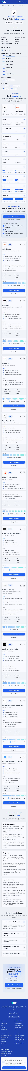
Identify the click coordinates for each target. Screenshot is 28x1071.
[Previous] (3, 285)
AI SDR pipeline (18, 1023)
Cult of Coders (19, 111)
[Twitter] (15, 1017)
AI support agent (19, 1025)
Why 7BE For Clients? (20, 1035)
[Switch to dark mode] (23, 2)
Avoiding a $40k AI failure (19, 1028)
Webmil (4, 111)
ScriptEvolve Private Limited (12, 761)
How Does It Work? (19, 1037)
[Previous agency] (3, 114)
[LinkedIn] (18, 1017)
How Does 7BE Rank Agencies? (19, 1040)
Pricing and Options (6, 1053)
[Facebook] (9, 1017)
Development (4, 1037)
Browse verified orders (6, 1035)
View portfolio (14, 293)
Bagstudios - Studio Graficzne (12, 705)
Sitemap (3, 1027)
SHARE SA (5, 363)
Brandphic (5, 305)
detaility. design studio (10, 649)
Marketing (3, 1041)
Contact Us (4, 1029)
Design (3, 1039)
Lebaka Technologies (9, 477)
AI (1, 1045)
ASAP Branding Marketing (11, 533)
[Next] (24, 285)
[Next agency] (12, 114)
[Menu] (26, 2)
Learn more (12, 1064)
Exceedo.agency (8, 590)
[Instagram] (12, 1017)
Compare (10, 22)
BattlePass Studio (8, 421)
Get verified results (13, 216)
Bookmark (19, 22)
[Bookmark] (21, 244)
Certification (4, 1055)
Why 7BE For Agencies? (7, 1051)
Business (3, 1043)
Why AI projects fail (19, 1043)
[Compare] (24, 244)
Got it (14, 1067)
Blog (2, 1025)
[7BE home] (14, 1003)
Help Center (4, 1023)
